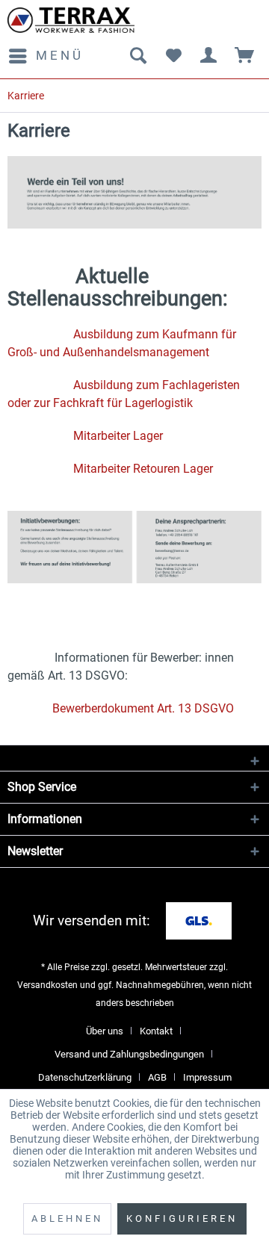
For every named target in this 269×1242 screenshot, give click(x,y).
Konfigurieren (182, 1218)
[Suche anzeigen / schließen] (137, 56)
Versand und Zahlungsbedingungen (129, 1054)
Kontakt (156, 1031)
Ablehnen (67, 1218)
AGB (157, 1077)
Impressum (207, 1077)
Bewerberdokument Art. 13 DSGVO (143, 708)
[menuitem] (45, 56)
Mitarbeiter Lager (118, 436)
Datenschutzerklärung (85, 1077)
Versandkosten (47, 985)
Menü (60, 55)
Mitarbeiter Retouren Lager (143, 469)
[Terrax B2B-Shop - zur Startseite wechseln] (70, 20)
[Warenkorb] (245, 56)
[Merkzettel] (173, 56)
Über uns (104, 1031)
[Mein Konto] (209, 56)
